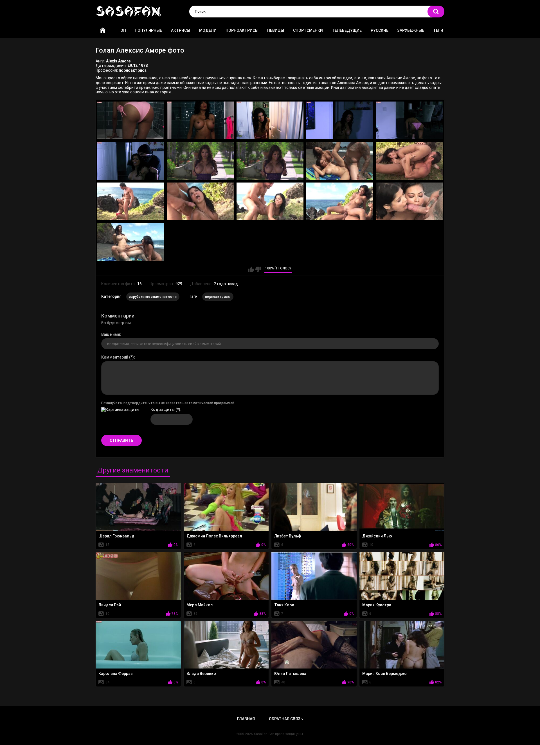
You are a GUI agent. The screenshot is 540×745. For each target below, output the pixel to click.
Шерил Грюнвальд (116, 536)
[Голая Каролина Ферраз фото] (138, 645)
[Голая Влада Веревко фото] (226, 645)
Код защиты (162, 409)
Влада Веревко (201, 673)
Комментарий (114, 357)
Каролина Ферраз (115, 673)
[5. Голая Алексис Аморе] (409, 120)
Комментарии (117, 316)
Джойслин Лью (377, 536)
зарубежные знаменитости (153, 297)
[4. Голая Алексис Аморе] (339, 120)
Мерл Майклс (199, 605)
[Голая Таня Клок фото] (314, 576)
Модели (208, 30)
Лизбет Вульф (287, 536)
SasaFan (260, 734)
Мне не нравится (258, 269)
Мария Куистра (376, 605)
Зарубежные (410, 30)
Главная (103, 30)
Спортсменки (308, 30)
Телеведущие (347, 30)
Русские (379, 30)
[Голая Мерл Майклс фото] (226, 576)
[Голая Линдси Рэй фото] (138, 576)
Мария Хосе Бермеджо (384, 673)
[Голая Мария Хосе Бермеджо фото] (402, 645)
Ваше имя (110, 334)
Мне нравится (251, 269)
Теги (438, 30)
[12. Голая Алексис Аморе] (200, 201)
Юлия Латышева (290, 673)
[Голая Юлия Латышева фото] (314, 645)
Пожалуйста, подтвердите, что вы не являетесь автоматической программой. (168, 403)
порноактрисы (218, 297)
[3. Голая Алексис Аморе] (270, 120)
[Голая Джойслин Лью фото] (402, 507)
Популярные (148, 30)
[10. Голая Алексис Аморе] (409, 161)
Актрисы (180, 30)
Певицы (275, 30)
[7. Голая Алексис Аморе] (200, 161)
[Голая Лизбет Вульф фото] (314, 507)
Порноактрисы (242, 30)
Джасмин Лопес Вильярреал (214, 536)
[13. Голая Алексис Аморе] (270, 201)
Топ (122, 30)
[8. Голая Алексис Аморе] (270, 161)
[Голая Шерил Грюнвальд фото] (138, 507)
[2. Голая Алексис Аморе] (200, 120)
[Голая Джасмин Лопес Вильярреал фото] (226, 507)
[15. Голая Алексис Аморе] (409, 201)
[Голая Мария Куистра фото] (402, 576)
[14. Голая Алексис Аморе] (339, 201)
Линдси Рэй (109, 605)
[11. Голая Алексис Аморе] (130, 201)
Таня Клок (284, 605)
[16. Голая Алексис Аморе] (130, 242)
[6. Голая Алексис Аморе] (130, 161)
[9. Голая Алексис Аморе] (339, 161)
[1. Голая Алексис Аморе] (130, 120)
